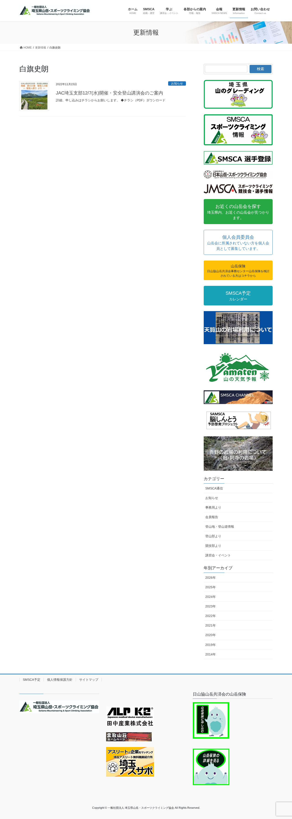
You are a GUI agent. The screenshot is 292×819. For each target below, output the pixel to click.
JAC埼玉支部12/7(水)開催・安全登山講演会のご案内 (109, 92)
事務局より (213, 507)
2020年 (210, 635)
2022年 (210, 616)
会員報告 (211, 517)
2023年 (210, 606)
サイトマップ (88, 679)
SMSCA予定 (31, 679)
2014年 (210, 654)
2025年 (210, 587)
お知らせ (177, 83)
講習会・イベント (218, 555)
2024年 (210, 597)
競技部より (213, 546)
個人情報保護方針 (60, 679)
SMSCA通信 (214, 488)
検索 (260, 69)
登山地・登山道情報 (219, 526)
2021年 (210, 625)
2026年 (210, 577)
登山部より (213, 536)
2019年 (210, 645)
